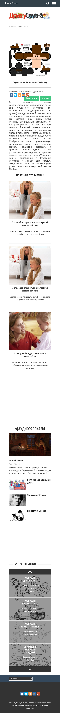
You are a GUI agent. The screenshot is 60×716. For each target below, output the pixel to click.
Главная (12, 27)
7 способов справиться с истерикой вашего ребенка (30, 224)
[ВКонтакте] (11, 95)
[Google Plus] (27, 95)
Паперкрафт (23, 27)
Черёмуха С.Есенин (36, 495)
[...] (47, 473)
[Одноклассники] (19, 95)
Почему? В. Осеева (36, 511)
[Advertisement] (30, 36)
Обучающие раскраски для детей (30, 650)
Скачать (45, 98)
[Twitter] (15, 95)
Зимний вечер (16, 460)
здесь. (37, 155)
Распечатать (31, 98)
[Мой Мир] (23, 95)
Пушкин (16, 464)
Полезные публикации (30, 175)
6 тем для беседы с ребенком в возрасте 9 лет (30, 355)
